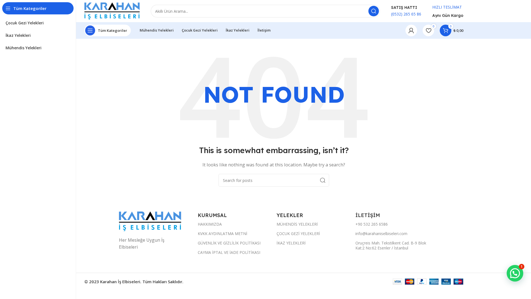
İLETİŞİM (368, 215)
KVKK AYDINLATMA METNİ (222, 233)
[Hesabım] (411, 30)
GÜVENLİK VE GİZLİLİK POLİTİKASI (229, 243)
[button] (515, 273)
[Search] (373, 11)
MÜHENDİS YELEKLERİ (297, 224)
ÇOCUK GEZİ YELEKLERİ (298, 233)
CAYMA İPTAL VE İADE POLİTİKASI (229, 252)
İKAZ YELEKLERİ (291, 243)
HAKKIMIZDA (210, 224)
